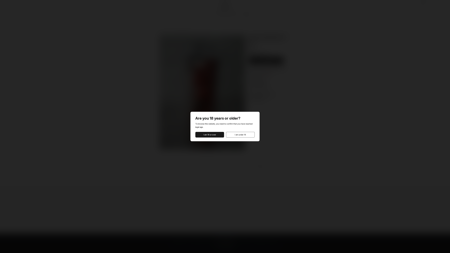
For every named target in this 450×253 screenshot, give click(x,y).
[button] (209, 135)
